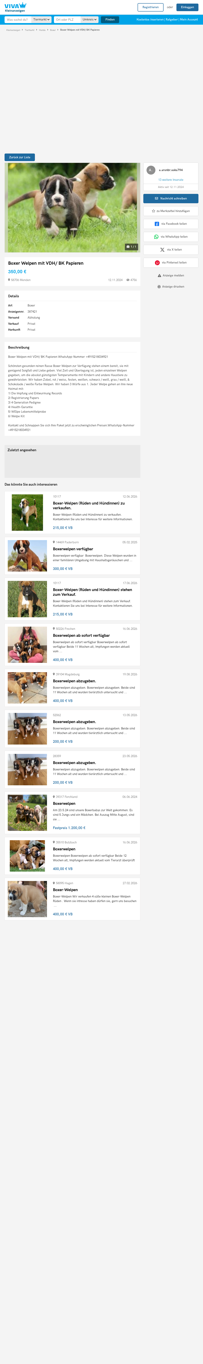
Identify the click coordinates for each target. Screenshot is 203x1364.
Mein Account (189, 19)
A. (151, 170)
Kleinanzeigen (13, 30)
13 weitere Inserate (170, 180)
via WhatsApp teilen (174, 236)
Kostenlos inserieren (150, 19)
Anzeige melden (173, 275)
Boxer (53, 30)
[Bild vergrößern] (72, 207)
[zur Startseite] (15, 7)
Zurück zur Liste (19, 157)
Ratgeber (172, 19)
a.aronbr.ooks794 (171, 170)
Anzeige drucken (173, 286)
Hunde (42, 30)
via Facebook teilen (174, 224)
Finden (110, 19)
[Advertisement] (167, 319)
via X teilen (174, 249)
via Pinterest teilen (174, 262)
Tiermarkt (30, 30)
